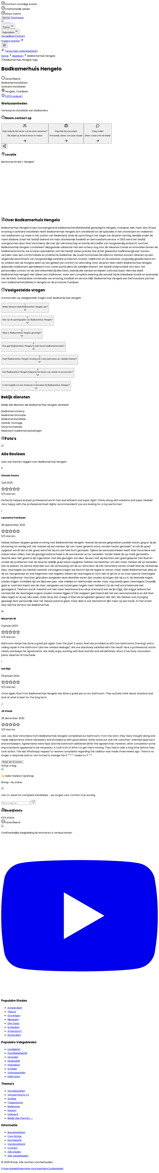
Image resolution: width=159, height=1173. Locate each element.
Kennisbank (14, 1140)
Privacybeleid (9, 1168)
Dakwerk (12, 1114)
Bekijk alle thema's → (20, 1118)
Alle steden (14, 1152)
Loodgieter (13, 1049)
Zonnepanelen (16, 1091)
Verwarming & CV (18, 1095)
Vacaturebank (16, 1144)
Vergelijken (8, 36)
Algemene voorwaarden (32, 1168)
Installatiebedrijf (17, 1053)
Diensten (6, 18)
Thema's (6, 27)
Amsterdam (14, 1008)
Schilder (12, 1069)
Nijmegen (13, 1019)
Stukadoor (13, 1065)
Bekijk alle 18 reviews (12, 762)
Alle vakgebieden (17, 1156)
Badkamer (13, 1106)
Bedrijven (17, 56)
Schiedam (13, 1027)
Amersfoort (14, 1031)
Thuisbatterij (15, 1102)
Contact (20, 36)
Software (18, 17)
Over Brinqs (14, 1136)
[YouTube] (79, 993)
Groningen (13, 1015)
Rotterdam (14, 1035)
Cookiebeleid (55, 1168)
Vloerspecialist (16, 1072)
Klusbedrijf (13, 1061)
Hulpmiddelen (8, 32)
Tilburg (11, 1011)
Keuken (11, 1110)
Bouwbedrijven (16, 1132)
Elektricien (13, 1076)
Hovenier (12, 1057)
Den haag (13, 1023)
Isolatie (11, 1098)
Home (5, 56)
